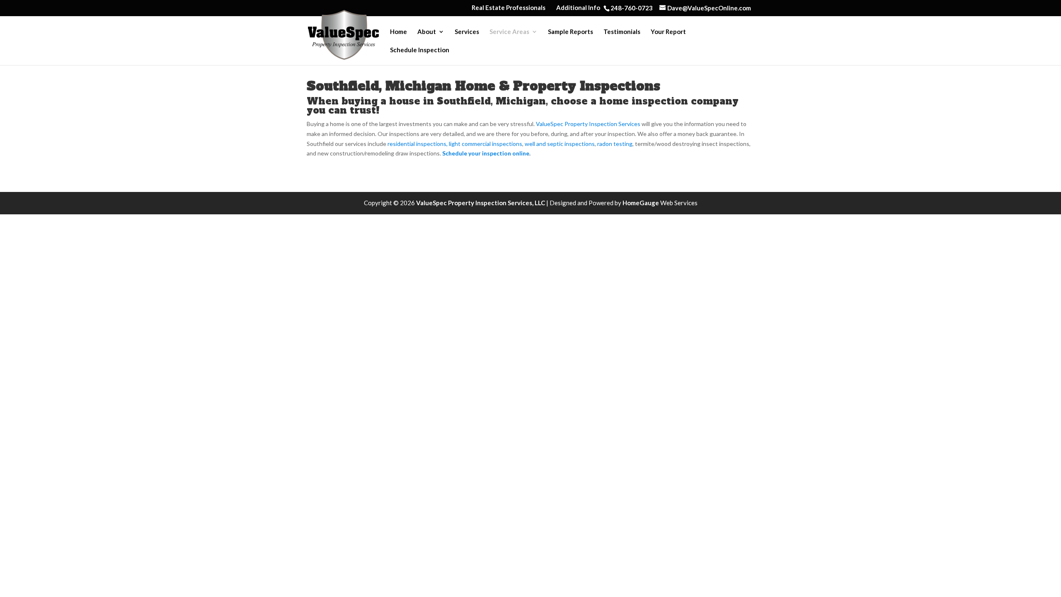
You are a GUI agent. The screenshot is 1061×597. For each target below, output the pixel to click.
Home (398, 32)
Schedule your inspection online (485, 153)
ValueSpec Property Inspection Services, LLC (481, 202)
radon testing (614, 143)
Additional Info (578, 8)
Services (467, 32)
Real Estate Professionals (508, 8)
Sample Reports (570, 32)
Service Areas (509, 32)
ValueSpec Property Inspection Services (588, 123)
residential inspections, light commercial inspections (455, 143)
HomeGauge (641, 202)
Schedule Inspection (419, 50)
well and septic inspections (560, 143)
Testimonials (621, 32)
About (426, 32)
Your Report (668, 32)
